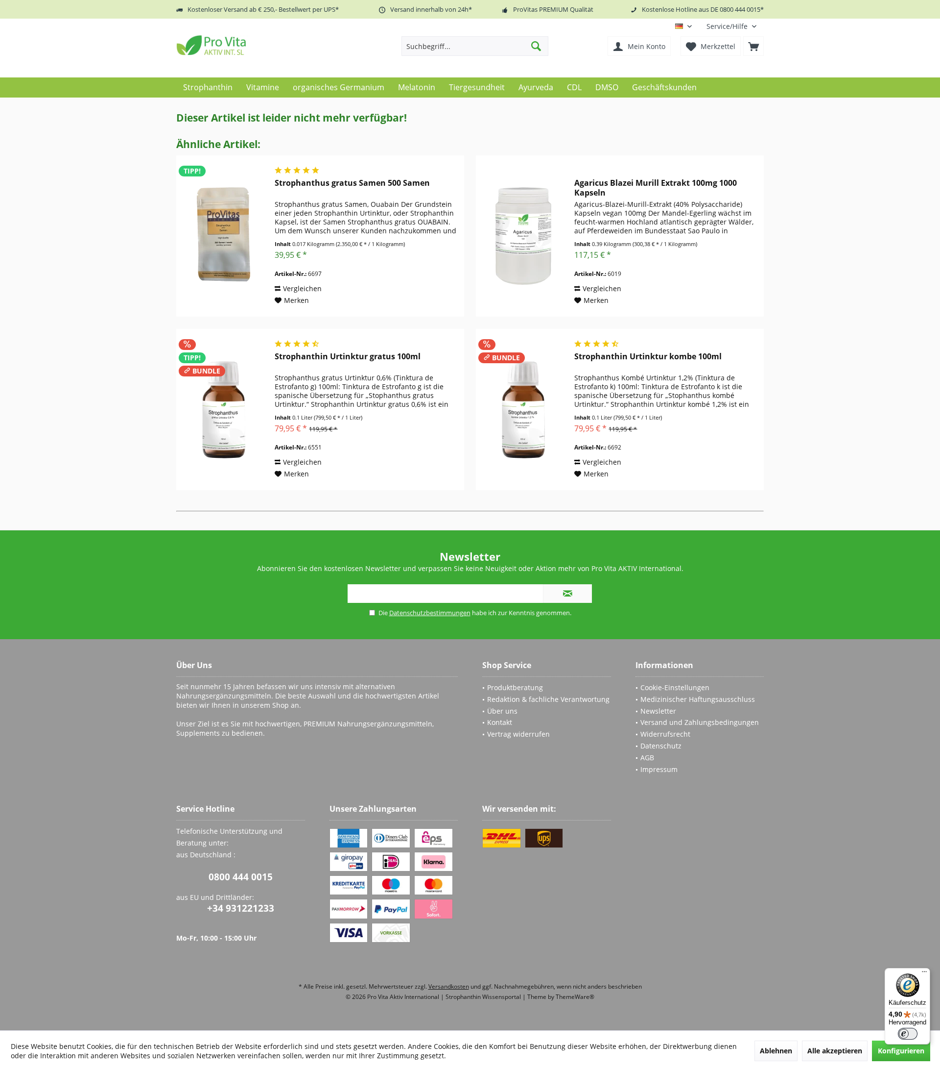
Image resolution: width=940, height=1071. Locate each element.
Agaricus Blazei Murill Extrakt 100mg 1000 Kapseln (655, 188)
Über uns (502, 711)
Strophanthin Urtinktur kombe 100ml (648, 356)
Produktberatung (515, 687)
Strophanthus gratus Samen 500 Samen (352, 183)
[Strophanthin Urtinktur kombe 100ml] (522, 409)
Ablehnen (776, 1050)
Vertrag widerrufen (518, 734)
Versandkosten (448, 986)
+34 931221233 (240, 908)
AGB (647, 757)
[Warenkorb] (753, 46)
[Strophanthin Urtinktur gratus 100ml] (223, 409)
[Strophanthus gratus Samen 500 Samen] (223, 236)
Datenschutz (661, 745)
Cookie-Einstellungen (674, 687)
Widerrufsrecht (665, 734)
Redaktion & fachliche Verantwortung (548, 699)
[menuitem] (731, 26)
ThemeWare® (575, 997)
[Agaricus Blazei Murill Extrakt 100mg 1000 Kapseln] (522, 236)
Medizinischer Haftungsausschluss (697, 699)
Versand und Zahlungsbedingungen (699, 722)
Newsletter (658, 711)
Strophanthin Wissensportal (484, 997)
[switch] (907, 1034)
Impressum (659, 769)
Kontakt (499, 722)
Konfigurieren (901, 1050)
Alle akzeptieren (834, 1050)
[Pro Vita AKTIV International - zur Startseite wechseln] (247, 45)
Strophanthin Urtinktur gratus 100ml (348, 356)
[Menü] (924, 974)
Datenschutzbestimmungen (429, 612)
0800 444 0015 (241, 877)
